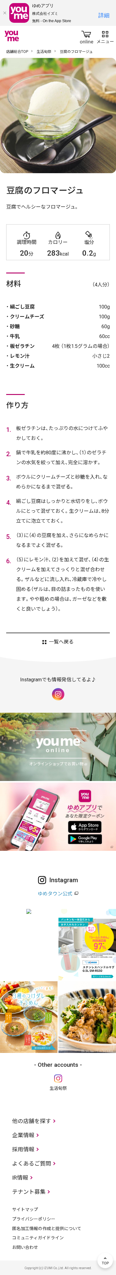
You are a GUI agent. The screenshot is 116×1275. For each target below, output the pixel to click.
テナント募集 (28, 1192)
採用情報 (23, 1149)
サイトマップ (25, 1209)
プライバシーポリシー (33, 1219)
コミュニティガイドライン (38, 1237)
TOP (105, 1260)
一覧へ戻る (61, 641)
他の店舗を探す (31, 1121)
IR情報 (20, 1177)
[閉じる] (4, 13)
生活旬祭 (44, 52)
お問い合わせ (25, 1247)
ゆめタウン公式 (55, 894)
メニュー (105, 36)
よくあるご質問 (31, 1163)
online (86, 36)
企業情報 (23, 1135)
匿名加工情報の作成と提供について (46, 1228)
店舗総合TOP (17, 52)
